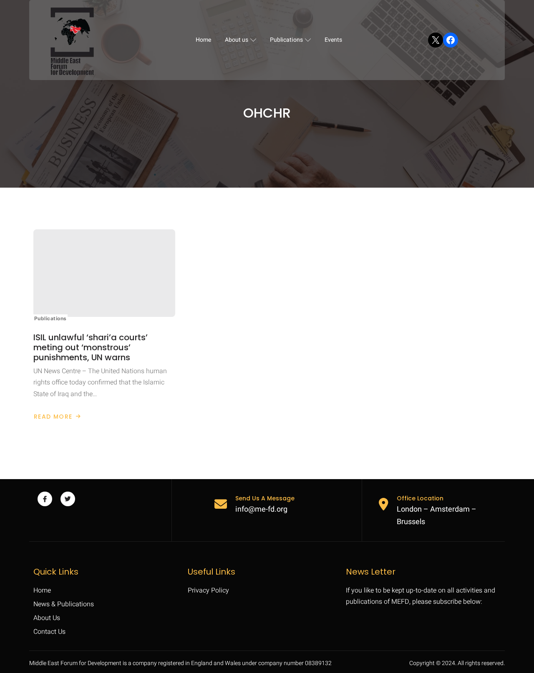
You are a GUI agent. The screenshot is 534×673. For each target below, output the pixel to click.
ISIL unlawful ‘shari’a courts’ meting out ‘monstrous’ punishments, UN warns (90, 347)
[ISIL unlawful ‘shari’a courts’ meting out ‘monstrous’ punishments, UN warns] (104, 273)
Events (333, 39)
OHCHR (267, 113)
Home (203, 39)
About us (236, 39)
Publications (286, 39)
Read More (57, 416)
